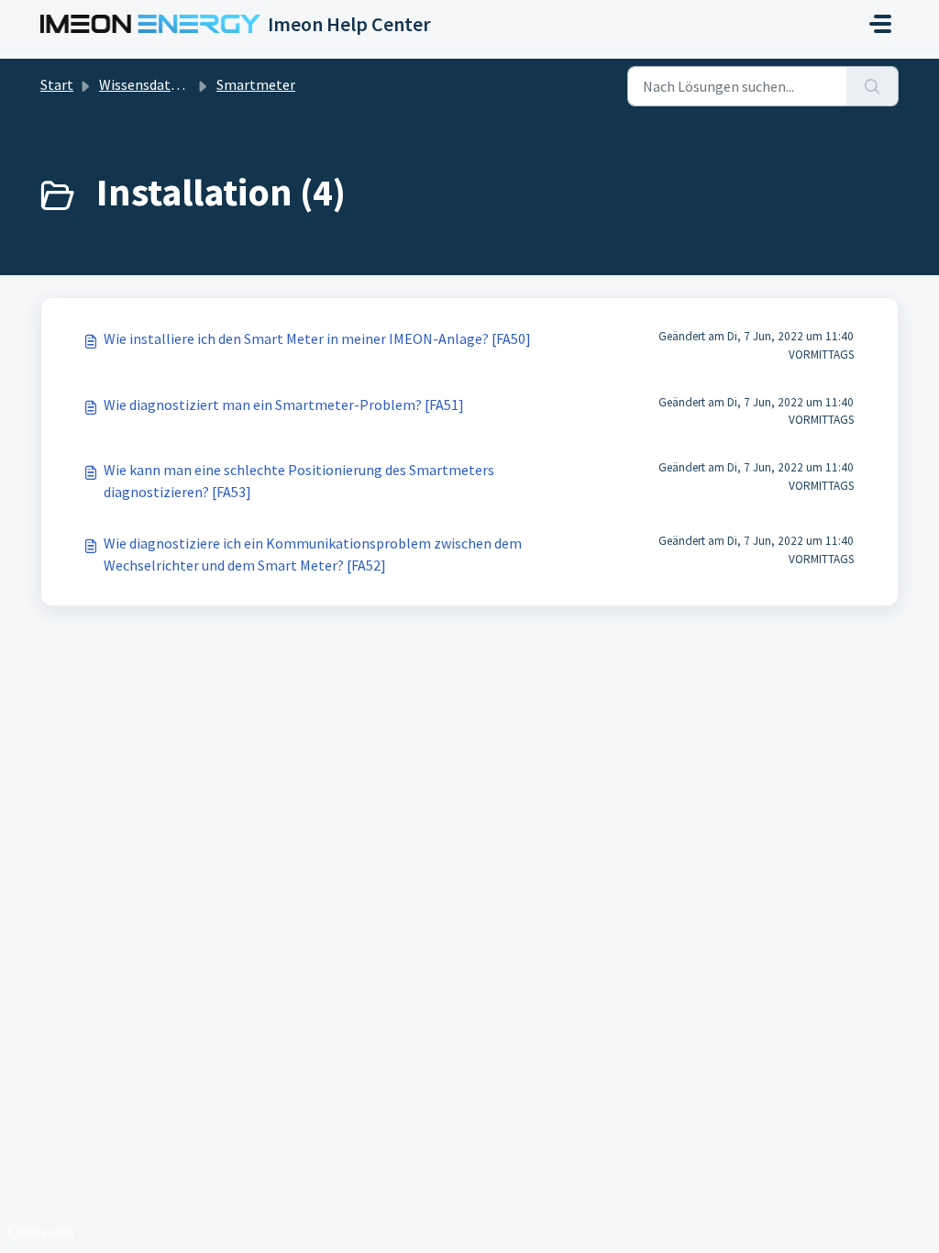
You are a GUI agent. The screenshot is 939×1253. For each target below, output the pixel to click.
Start (56, 84)
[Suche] (872, 86)
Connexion (40, 1231)
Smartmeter (255, 84)
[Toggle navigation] (880, 23)
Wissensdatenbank (158, 84)
